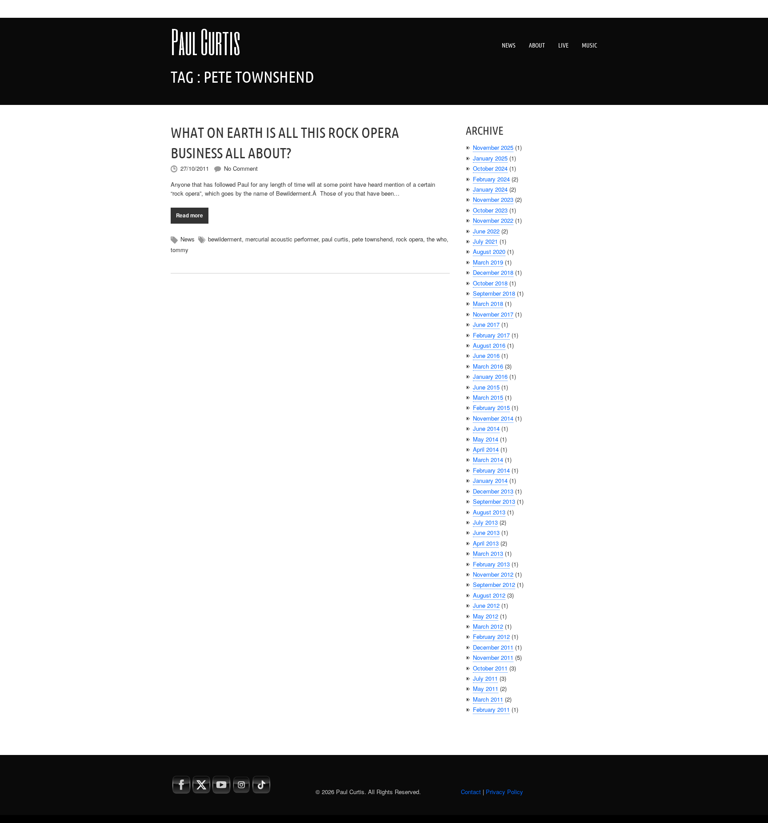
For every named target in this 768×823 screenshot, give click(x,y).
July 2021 (485, 241)
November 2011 (493, 657)
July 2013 (485, 522)
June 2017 (486, 324)
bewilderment (225, 239)
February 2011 (491, 709)
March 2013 (488, 553)
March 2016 (488, 366)
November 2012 (493, 574)
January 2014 (490, 480)
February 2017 (491, 335)
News (509, 45)
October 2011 (490, 668)
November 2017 (493, 314)
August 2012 (489, 595)
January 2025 (490, 158)
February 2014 (491, 470)
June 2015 (486, 387)
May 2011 (485, 688)
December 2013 (493, 491)
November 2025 (493, 147)
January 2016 (490, 376)
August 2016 (489, 345)
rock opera (409, 239)
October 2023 (490, 210)
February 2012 (491, 636)
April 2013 (486, 543)
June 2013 (486, 532)
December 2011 (493, 647)
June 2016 (486, 355)
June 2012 (486, 605)
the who (437, 239)
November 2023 (493, 199)
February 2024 (491, 179)
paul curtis (335, 239)
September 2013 (494, 501)
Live (563, 45)
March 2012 (488, 626)
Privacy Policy (504, 791)
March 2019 (488, 262)
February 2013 (491, 564)
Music (589, 45)
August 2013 (489, 512)
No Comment (241, 168)
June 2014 (486, 428)
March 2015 (488, 397)
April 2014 (486, 449)
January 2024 (490, 189)
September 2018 (494, 293)
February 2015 (491, 407)
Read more (189, 215)
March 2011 (488, 699)
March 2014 (488, 459)
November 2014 (493, 418)
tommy (179, 249)
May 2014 (485, 439)
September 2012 (494, 584)
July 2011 (485, 678)
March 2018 (488, 303)
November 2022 (493, 220)
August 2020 (489, 251)
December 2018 (493, 272)
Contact (471, 791)
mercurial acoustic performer (281, 239)
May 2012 (485, 616)
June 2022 (486, 231)
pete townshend (372, 239)
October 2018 (490, 283)
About (537, 45)
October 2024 (490, 168)
